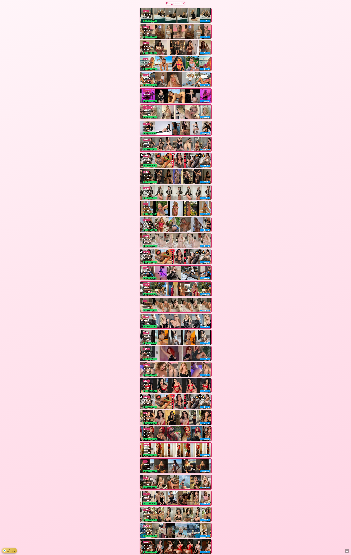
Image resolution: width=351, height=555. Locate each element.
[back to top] (347, 551)
